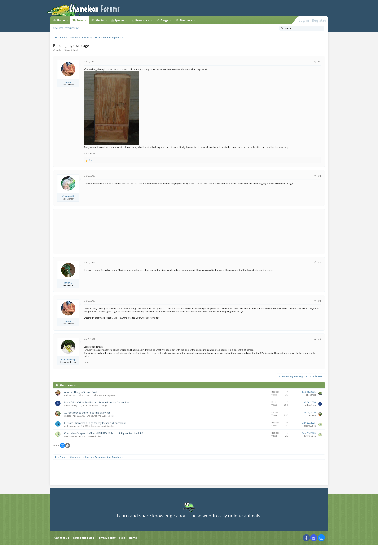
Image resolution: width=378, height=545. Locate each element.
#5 (319, 339)
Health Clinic (96, 436)
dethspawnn (70, 426)
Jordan (59, 50)
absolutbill (311, 394)
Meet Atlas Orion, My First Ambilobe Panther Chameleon (97, 402)
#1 (319, 61)
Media (100, 20)
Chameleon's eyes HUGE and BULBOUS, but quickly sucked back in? (103, 433)
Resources (142, 20)
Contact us (61, 538)
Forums (82, 20)
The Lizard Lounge (98, 405)
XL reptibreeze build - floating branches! (87, 412)
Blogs (164, 20)
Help (122, 538)
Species (119, 20)
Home (61, 20)
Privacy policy (106, 538)
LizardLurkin (310, 425)
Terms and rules (83, 538)
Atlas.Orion (69, 405)
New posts (58, 28)
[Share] (315, 62)
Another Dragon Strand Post (80, 392)
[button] (67, 20)
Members (186, 20)
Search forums (72, 28)
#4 (319, 300)
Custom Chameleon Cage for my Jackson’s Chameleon (95, 423)
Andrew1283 (70, 395)
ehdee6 (67, 415)
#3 (319, 262)
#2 (319, 175)
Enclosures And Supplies (103, 395)
